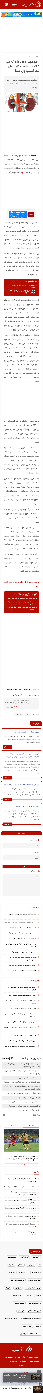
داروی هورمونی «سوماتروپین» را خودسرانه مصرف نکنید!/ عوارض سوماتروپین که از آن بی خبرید (22, 755)
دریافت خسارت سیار (34, 1303)
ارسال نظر (21, 866)
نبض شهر (12, 1272)
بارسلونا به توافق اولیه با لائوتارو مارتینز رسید (22, 965)
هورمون (18, 714)
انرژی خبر (21, 1311)
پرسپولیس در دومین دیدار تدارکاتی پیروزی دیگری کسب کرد (21, 945)
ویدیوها (13, 1125)
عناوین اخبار (21, 1357)
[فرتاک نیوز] (31, 8)
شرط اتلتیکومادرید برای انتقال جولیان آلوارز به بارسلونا (22, 915)
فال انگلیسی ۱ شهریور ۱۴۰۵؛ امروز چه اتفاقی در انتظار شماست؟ (20, 1047)
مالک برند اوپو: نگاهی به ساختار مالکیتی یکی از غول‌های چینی (22, 1180)
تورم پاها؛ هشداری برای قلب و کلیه (27, 806)
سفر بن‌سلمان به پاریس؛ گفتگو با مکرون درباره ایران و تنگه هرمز (20, 1015)
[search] (6, 4)
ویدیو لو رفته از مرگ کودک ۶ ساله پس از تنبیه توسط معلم (17, 214)
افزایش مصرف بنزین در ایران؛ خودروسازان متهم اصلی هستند (20, 1002)
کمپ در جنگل (27, 1326)
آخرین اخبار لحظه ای (34, 1311)
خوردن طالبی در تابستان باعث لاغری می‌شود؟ (23, 286)
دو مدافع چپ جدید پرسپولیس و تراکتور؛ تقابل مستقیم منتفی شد (22, 958)
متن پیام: (34, 871)
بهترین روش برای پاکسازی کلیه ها (27, 732)
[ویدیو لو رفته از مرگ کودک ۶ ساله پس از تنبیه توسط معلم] (30, 214)
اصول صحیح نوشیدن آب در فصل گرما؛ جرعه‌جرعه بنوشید (22, 292)
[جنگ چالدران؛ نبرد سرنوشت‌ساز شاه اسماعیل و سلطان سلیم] (38, 1389)
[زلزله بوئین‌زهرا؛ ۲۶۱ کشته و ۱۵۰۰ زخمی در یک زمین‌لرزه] (36, 1377)
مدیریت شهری (34, 1361)
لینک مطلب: (35, 689)
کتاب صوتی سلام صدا (17, 1280)
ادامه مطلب (7, 747)
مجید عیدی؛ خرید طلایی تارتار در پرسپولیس (22, 938)
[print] (8, 706)
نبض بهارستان (36, 1272)
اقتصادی (23, 1361)
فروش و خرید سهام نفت (33, 1288)
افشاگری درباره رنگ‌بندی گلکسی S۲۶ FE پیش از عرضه (20, 1187)
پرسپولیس (30, 1265)
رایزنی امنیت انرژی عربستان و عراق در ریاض (23, 1035)
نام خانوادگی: (33, 840)
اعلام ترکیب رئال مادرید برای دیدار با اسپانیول (22, 928)
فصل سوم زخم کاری (34, 1280)
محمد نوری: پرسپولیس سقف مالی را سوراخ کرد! (22, 933)
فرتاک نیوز (28, 155)
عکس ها (31, 1125)
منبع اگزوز (18, 1288)
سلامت (16, 700)
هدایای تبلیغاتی (19, 1303)
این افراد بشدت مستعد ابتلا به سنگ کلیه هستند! (21, 785)
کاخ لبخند (28, 1295)
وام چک (8, 1288)
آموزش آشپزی (24, 1257)
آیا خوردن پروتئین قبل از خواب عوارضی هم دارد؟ (21, 1022)
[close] (39, 1371)
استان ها (21, 1365)
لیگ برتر (11, 1265)
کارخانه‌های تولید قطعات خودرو (31, 1318)
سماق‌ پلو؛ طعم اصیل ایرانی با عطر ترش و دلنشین (22, 608)
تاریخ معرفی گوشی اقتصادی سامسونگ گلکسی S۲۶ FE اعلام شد (20, 1225)
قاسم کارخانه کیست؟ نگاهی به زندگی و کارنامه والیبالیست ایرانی (22, 988)
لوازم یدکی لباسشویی (10, 1318)
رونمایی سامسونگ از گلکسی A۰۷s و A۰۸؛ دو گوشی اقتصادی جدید (20, 1217)
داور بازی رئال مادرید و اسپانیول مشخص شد (22, 995)
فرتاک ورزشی (37, 1257)
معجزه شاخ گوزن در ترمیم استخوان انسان (23, 1009)
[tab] (30, 1125)
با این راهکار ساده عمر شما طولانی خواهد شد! (22, 1041)
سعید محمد (12, 1257)
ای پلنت (38, 1326)
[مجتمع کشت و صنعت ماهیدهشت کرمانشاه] (21, 14)
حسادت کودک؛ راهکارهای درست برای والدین (21, 598)
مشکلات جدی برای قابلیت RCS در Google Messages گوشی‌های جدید (23, 1193)
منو (16, 4)
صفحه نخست (33, 1357)
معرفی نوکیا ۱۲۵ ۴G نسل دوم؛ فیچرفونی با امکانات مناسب (21, 1233)
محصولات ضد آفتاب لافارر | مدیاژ (30, 1334)
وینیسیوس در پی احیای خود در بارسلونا (24, 952)
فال (40, 1265)
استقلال (20, 1265)
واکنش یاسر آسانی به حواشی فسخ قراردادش (22, 971)
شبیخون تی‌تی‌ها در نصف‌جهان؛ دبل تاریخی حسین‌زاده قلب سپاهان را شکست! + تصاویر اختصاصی (22, 1158)
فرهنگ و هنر (9, 1357)
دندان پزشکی (17, 1295)
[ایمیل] (11, 706)
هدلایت (38, 1295)
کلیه (23, 172)
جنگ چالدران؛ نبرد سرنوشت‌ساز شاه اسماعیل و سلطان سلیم (16, 1389)
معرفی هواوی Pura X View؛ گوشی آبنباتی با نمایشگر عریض (20, 1209)
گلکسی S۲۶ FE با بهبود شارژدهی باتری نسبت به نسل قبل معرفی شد (20, 1201)
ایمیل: (35, 853)
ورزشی (14, 1361)
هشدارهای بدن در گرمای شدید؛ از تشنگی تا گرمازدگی (21, 603)
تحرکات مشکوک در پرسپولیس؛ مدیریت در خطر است (20, 922)
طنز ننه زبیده (23, 1272)
